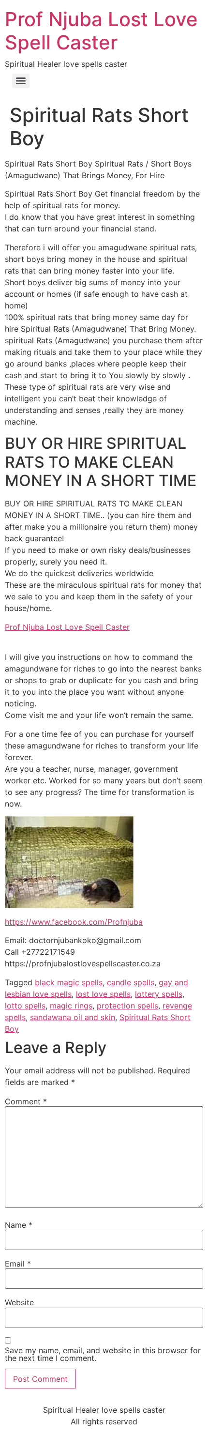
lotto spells (25, 1005)
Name (18, 1225)
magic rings (71, 1005)
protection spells (127, 1005)
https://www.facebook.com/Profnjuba (74, 922)
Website (19, 1302)
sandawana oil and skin (72, 1017)
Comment (26, 1101)
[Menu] (21, 81)
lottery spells (158, 994)
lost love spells (103, 994)
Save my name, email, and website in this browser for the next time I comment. (103, 1354)
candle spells (130, 982)
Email (18, 1263)
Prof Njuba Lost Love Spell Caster (101, 30)
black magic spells (69, 982)
